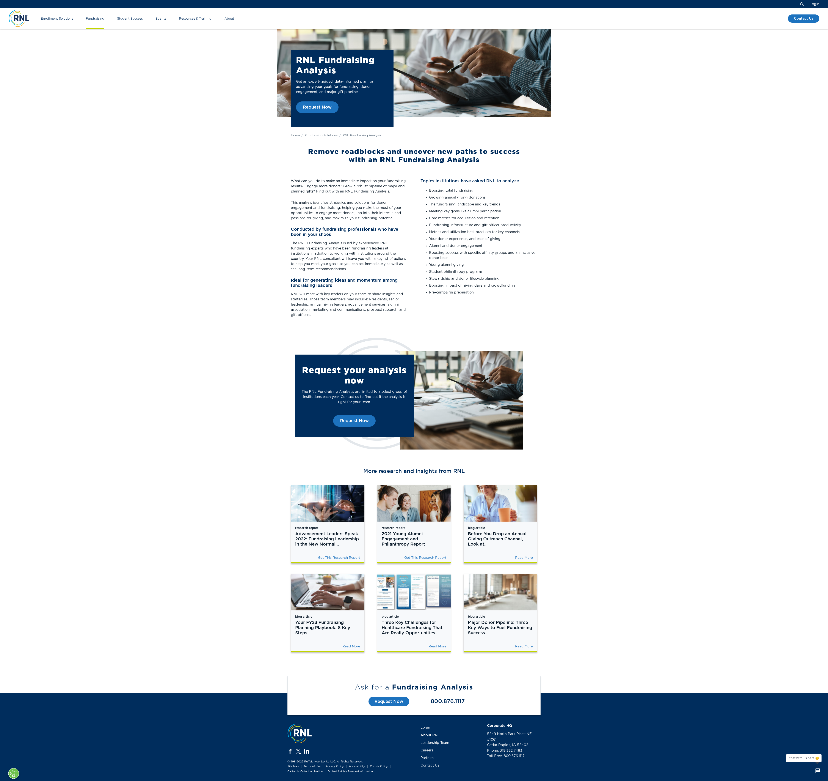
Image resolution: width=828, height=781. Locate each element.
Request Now (317, 107)
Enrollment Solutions (57, 18)
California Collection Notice (305, 771)
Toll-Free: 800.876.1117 (506, 756)
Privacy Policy (335, 766)
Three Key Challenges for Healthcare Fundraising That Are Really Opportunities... (412, 627)
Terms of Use (312, 766)
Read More (524, 557)
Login (814, 4)
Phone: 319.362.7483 (504, 750)
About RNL (430, 735)
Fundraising (95, 18)
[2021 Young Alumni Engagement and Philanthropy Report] (414, 503)
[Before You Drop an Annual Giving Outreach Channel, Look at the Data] (500, 503)
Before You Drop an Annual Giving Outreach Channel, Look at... (497, 539)
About (229, 18)
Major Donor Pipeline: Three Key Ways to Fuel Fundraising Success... (500, 627)
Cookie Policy (379, 766)
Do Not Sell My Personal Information (351, 771)
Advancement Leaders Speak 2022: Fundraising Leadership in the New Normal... (327, 539)
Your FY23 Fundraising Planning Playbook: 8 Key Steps (322, 627)
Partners (427, 758)
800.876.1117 (448, 701)
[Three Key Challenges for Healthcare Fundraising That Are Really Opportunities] (414, 592)
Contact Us (803, 18)
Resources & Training (195, 18)
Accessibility (357, 766)
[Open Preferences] (13, 773)
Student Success (130, 18)
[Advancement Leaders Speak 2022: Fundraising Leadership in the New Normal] (327, 503)
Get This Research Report (339, 557)
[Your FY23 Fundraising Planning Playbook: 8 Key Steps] (327, 592)
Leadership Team (434, 743)
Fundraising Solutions (321, 135)
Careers (426, 750)
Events (160, 18)
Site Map (293, 766)
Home (295, 135)
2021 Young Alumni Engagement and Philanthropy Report (403, 539)
